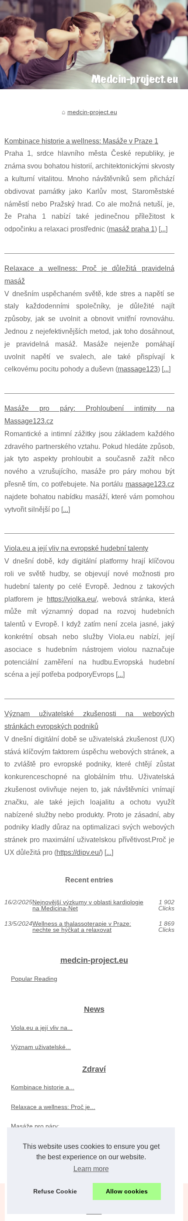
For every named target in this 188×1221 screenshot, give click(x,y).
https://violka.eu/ (72, 599)
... (163, 229)
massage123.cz (149, 484)
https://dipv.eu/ (78, 852)
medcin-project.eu (92, 111)
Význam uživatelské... (41, 1046)
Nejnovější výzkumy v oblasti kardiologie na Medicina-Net (87, 905)
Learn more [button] (91, 1168)
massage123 (138, 369)
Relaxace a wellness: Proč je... (53, 1106)
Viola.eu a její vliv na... (42, 1027)
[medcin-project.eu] (94, 44)
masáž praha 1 (132, 229)
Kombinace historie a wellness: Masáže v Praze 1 (81, 141)
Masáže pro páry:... (38, 1126)
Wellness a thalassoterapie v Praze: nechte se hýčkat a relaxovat (81, 926)
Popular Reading (34, 978)
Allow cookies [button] (127, 1191)
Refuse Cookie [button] (55, 1191)
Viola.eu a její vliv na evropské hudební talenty (76, 548)
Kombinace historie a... (42, 1087)
